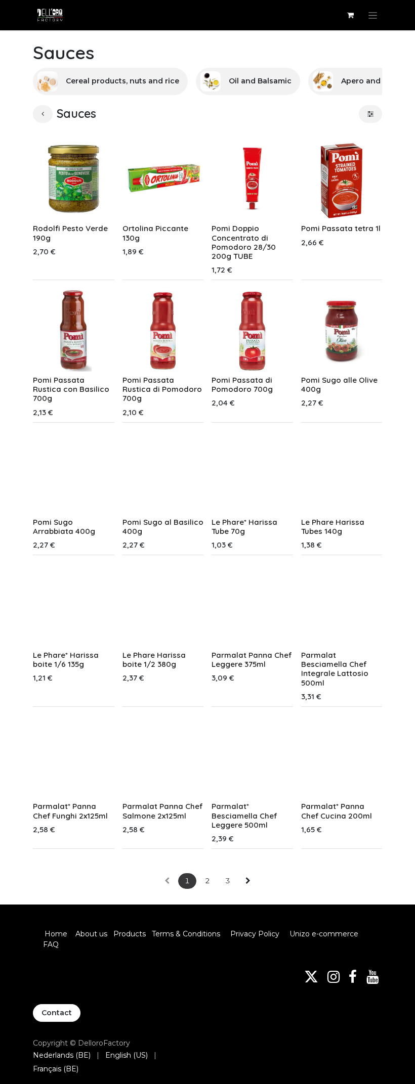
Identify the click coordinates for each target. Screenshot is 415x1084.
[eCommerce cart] (350, 15)
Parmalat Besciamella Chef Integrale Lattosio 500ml (334, 669)
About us (91, 933)
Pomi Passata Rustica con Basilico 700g (71, 389)
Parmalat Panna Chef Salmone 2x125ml (162, 810)
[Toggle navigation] (372, 15)
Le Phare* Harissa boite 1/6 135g (66, 659)
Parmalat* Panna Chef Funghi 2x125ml (70, 810)
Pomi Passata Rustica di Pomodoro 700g (162, 389)
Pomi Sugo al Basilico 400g (162, 526)
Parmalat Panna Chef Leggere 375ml (252, 659)
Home (56, 933)
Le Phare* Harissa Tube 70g (244, 526)
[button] (48, 207)
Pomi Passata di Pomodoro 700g (242, 384)
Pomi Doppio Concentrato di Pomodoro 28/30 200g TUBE (244, 242)
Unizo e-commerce (323, 933)
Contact (57, 1012)
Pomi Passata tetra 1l (341, 228)
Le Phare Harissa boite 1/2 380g (154, 659)
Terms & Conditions (187, 933)
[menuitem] (62, 1055)
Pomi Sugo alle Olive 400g (339, 384)
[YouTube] (372, 977)
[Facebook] (353, 977)
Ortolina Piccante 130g (155, 232)
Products (129, 933)
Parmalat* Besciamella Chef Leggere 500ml (244, 815)
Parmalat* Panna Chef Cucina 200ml (336, 810)
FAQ (51, 944)
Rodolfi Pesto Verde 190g (70, 232)
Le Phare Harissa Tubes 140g (332, 526)
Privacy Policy (254, 933)
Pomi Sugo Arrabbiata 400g (64, 526)
